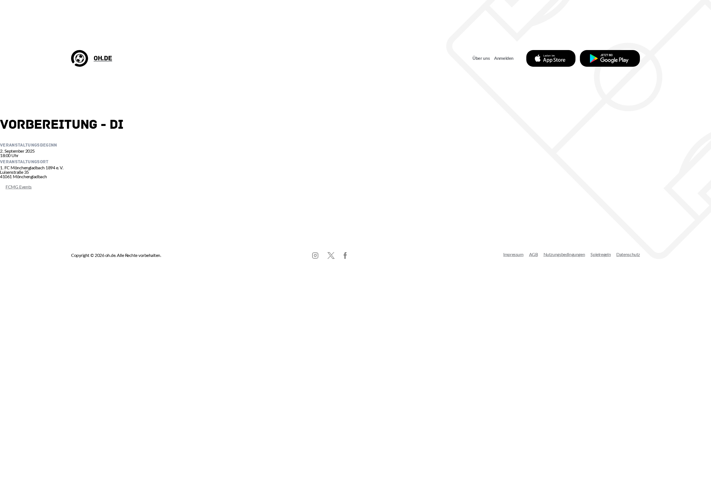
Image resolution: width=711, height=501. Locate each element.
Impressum (513, 254)
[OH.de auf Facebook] (345, 255)
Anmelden (504, 58)
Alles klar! (10, 488)
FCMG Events (16, 187)
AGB (533, 254)
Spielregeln (600, 254)
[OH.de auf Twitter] (331, 255)
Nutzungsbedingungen (564, 254)
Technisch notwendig (10, 423)
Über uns (481, 58)
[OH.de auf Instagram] (315, 255)
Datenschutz (628, 254)
